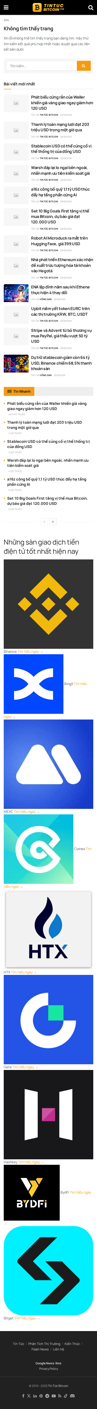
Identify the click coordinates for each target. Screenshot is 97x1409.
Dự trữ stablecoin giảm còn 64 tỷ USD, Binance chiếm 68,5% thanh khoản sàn (61, 363)
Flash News (40, 1349)
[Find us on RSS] (59, 1396)
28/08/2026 (66, 136)
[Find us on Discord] (72, 1396)
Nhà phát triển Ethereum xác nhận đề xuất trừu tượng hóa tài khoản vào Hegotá (62, 265)
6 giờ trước (15, 509)
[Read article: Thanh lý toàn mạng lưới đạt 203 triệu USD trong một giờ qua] (16, 130)
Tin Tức (18, 1343)
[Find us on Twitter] (29, 1396)
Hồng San (45, 299)
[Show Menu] (6, 7)
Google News (45, 1363)
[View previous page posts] (44, 521)
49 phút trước (16, 414)
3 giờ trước (15, 452)
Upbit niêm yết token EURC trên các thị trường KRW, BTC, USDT (60, 311)
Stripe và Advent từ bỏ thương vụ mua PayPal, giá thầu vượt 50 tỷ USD (61, 336)
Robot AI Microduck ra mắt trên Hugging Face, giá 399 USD (59, 240)
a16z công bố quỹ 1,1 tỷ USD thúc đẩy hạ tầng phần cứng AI (60, 191)
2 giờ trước (15, 433)
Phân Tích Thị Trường (44, 1343)
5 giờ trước (15, 490)
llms (58, 1363)
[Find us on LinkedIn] (35, 1396)
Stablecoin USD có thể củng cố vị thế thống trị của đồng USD (61, 148)
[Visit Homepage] (48, 7)
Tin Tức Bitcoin (49, 114)
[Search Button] (90, 7)
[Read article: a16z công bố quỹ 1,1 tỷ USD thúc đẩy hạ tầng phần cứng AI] (16, 195)
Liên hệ (58, 1349)
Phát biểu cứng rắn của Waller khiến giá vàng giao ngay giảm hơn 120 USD (62, 102)
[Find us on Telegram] (47, 1396)
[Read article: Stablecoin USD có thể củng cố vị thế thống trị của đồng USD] (16, 152)
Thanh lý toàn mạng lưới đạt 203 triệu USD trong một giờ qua (60, 127)
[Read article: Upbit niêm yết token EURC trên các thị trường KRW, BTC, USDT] (16, 315)
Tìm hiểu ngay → (30, 651)
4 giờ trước (15, 471)
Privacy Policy (48, 1369)
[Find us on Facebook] (23, 1396)
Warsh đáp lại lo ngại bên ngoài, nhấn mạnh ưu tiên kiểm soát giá (60, 170)
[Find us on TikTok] (65, 1396)
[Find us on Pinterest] (41, 1396)
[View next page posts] (53, 521)
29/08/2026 (66, 114)
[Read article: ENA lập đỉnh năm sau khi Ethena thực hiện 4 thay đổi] (16, 293)
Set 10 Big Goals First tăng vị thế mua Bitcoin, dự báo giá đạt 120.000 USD (60, 216)
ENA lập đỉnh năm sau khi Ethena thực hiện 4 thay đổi (60, 289)
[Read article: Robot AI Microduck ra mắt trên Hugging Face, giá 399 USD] (16, 244)
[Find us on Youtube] (54, 1396)
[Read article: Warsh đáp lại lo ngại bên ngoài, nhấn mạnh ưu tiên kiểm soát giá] (16, 174)
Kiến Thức (72, 1343)
